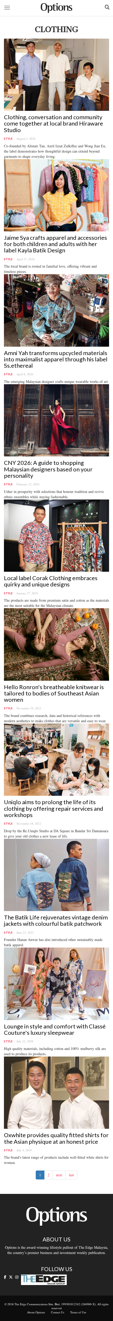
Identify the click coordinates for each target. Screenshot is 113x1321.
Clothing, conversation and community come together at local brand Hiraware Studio (53, 123)
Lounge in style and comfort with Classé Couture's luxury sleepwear (55, 1029)
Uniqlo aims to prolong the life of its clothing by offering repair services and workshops (53, 808)
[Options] (56, 8)
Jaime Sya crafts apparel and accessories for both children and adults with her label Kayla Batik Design (55, 244)
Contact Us (57, 1312)
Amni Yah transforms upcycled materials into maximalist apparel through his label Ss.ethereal (55, 359)
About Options (36, 1312)
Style (8, 138)
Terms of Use (78, 1312)
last (71, 1174)
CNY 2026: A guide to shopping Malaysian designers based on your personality (48, 469)
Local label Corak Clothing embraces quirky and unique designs (50, 581)
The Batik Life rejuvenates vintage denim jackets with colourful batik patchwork (56, 920)
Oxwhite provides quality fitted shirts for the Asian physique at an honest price (56, 1138)
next (59, 1174)
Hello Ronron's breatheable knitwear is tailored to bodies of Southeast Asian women (54, 693)
